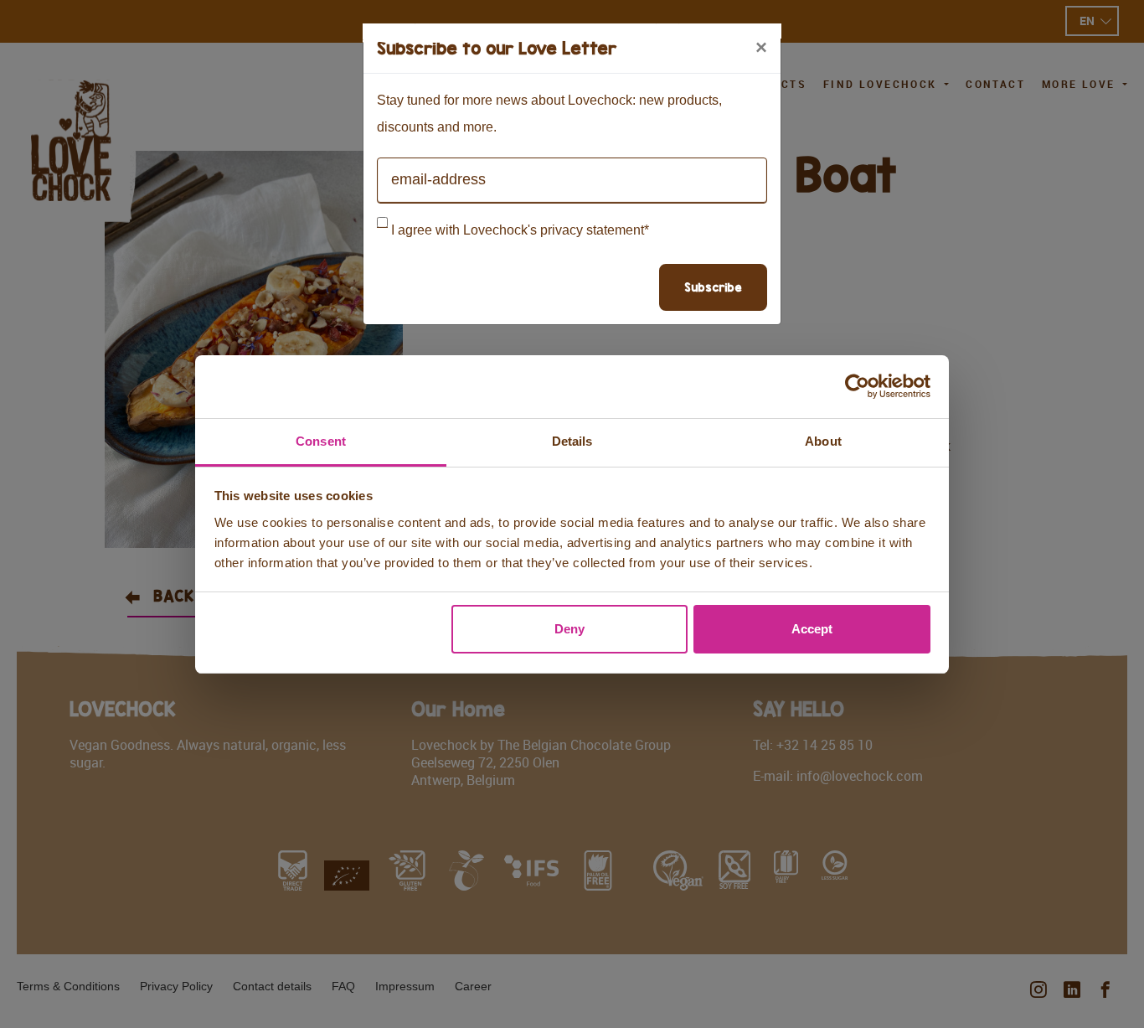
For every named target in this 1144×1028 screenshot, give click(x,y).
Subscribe (713, 287)
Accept (811, 629)
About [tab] (823, 441)
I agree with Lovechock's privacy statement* (520, 230)
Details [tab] (572, 441)
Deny (569, 629)
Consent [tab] (321, 441)
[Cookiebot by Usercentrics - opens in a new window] (857, 386)
